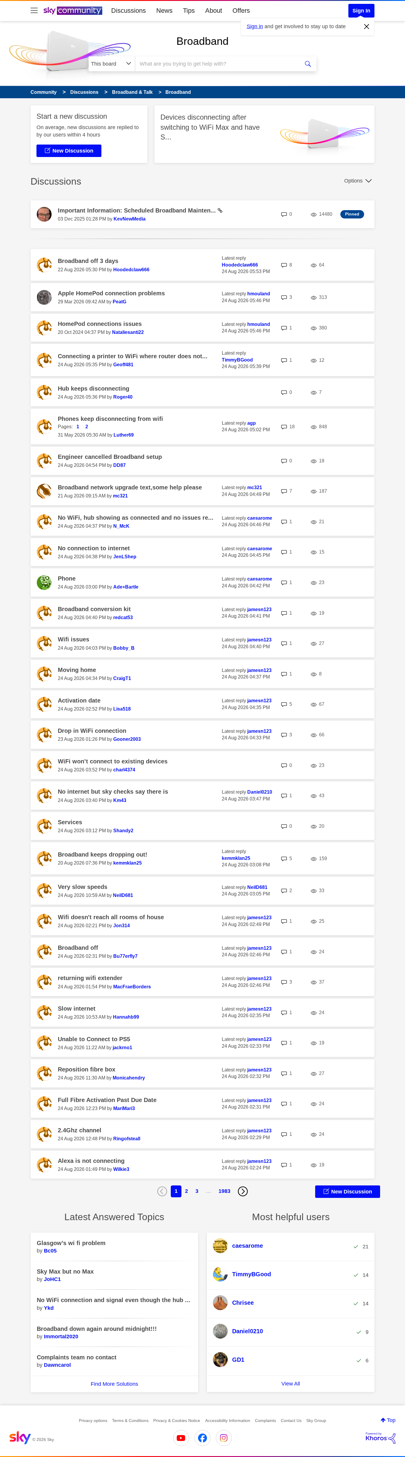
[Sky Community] (73, 10)
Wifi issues (73, 639)
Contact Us (291, 1420)
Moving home (77, 670)
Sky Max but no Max (65, 1271)
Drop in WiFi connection (92, 730)
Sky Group (316, 1420)
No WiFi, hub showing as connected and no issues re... (135, 517)
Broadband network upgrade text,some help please (130, 487)
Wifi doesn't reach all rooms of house (111, 917)
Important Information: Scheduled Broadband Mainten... (138, 210)
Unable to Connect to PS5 (94, 1039)
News (164, 10)
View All (290, 1384)
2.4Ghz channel (79, 1130)
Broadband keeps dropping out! (102, 854)
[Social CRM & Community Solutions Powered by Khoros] (381, 1438)
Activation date (79, 700)
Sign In (361, 11)
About (213, 10)
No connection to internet (94, 548)
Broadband (202, 41)
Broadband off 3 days (88, 261)
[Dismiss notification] (366, 26)
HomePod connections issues (100, 324)
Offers (241, 10)
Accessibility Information (227, 1420)
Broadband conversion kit (94, 609)
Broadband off (78, 947)
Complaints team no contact (77, 1357)
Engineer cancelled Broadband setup (110, 457)
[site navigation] (34, 11)
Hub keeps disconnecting (93, 388)
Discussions (128, 10)
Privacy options (93, 1420)
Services (70, 822)
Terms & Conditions (130, 1420)
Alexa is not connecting (91, 1161)
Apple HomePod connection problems (111, 293)
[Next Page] (243, 1191)
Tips (189, 10)
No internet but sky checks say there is (113, 791)
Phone (67, 578)
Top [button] (391, 1420)
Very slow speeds (82, 887)
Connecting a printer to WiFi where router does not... (133, 356)
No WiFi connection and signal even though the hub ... (113, 1300)
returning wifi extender (90, 978)
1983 (224, 1191)
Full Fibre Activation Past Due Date (107, 1100)
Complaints (265, 1420)
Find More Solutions (114, 1384)
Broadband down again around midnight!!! (97, 1329)
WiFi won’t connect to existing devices (113, 761)
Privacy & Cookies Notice (176, 1420)
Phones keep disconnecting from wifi (110, 419)
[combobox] (216, 63)
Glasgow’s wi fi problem (71, 1243)
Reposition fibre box (86, 1069)
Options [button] (353, 181)
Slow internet (76, 1008)
